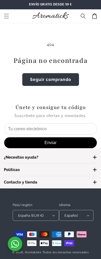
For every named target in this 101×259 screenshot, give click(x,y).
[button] (6, 16)
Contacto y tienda (20, 182)
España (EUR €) (31, 215)
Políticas (12, 169)
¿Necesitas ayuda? (21, 157)
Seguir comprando (50, 79)
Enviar (50, 142)
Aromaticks (33, 252)
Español (71, 215)
